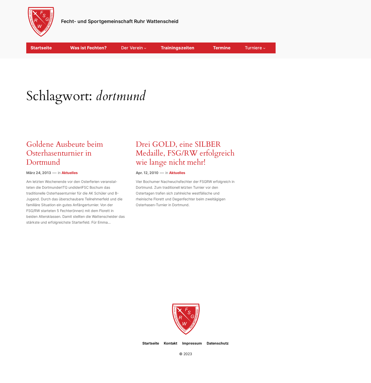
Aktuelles (70, 173)
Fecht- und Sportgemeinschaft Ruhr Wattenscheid (119, 21)
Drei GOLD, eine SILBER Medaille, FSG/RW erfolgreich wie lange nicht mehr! (185, 153)
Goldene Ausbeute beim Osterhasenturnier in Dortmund (64, 153)
